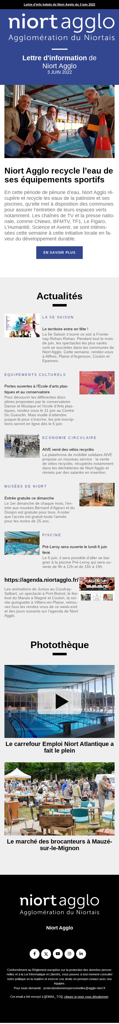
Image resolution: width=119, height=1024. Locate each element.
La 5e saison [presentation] (58, 317)
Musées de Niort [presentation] (25, 486)
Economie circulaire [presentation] (69, 438)
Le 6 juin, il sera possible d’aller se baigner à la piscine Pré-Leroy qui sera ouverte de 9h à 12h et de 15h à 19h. (77, 562)
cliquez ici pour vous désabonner (86, 996)
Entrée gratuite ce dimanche (29, 498)
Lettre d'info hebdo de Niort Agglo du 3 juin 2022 (59, 4)
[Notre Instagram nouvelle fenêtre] (69, 954)
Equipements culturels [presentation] (35, 375)
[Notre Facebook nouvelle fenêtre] (34, 954)
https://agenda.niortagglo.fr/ (41, 580)
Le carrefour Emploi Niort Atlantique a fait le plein (60, 747)
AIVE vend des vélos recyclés (68, 449)
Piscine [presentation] (51, 535)
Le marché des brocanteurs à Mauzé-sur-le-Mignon (59, 845)
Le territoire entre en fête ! (65, 329)
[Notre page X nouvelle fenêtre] (46, 954)
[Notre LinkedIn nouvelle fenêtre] (81, 954)
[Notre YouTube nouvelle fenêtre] (58, 954)
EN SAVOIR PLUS (59, 253)
